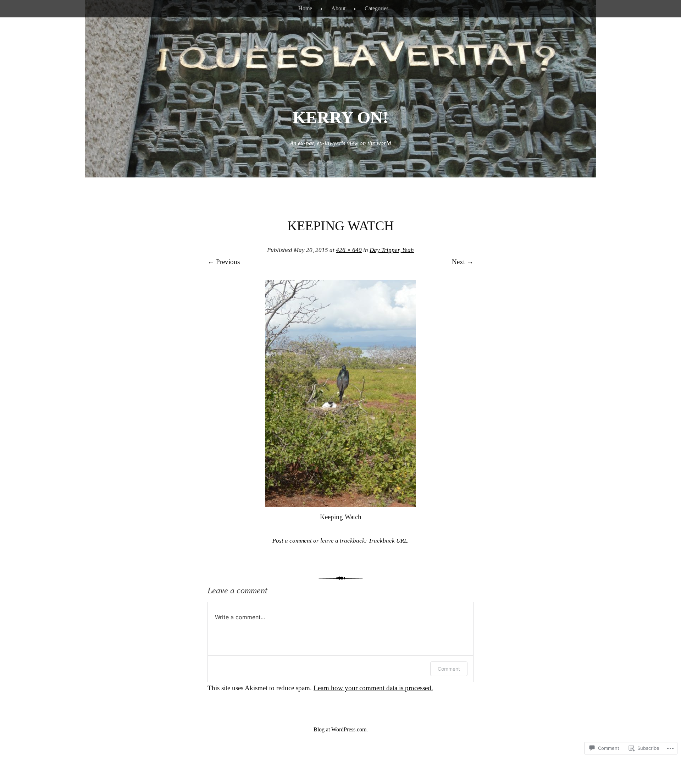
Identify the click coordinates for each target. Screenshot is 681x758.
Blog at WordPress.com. (341, 729)
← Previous (223, 261)
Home (305, 8)
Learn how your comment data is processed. (373, 688)
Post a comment (292, 540)
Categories (376, 8)
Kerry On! (340, 117)
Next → (463, 261)
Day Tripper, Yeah (392, 250)
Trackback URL (388, 540)
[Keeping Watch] (340, 505)
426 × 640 (349, 250)
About (338, 8)
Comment (449, 669)
